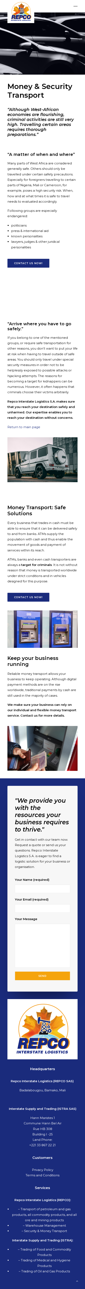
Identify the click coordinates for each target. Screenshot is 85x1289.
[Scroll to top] (77, 1281)
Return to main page (23, 427)
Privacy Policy (42, 1170)
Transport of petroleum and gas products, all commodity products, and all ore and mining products (44, 1214)
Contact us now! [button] (28, 263)
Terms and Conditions (42, 1175)
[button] (75, 6)
